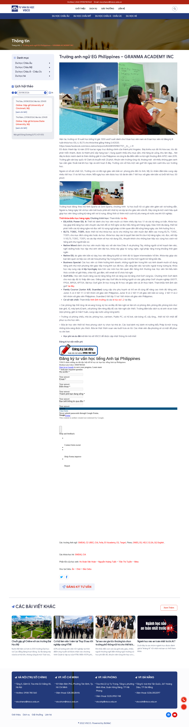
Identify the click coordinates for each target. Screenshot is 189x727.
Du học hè (131, 16)
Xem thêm (169, 607)
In (52, 92)
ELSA (150, 542)
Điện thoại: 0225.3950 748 (108, 696)
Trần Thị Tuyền (125, 562)
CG (117, 542)
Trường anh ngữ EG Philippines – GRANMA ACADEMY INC (48, 45)
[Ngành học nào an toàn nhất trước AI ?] (157, 634)
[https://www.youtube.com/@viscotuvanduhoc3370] (174, 714)
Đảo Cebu (87, 569)
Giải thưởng (107, 8)
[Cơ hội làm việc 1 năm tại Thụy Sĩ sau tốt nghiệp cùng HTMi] (73, 636)
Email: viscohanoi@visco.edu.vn (108, 2)
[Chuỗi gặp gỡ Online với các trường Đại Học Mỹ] (32, 636)
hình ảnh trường (98, 300)
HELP (145, 542)
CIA (96, 542)
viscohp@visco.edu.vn (106, 701)
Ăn (73, 569)
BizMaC (107, 723)
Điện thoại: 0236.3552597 (148, 693)
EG (140, 542)
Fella (101, 542)
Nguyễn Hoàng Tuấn (107, 562)
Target (123, 542)
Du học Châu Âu (60, 16)
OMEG (135, 542)
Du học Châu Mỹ (82, 16)
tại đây (124, 218)
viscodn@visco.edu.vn (146, 701)
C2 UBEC (90, 542)
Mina (136, 562)
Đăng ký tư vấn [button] (78, 587)
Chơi (78, 569)
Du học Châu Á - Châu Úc (108, 16)
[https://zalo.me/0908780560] (183, 706)
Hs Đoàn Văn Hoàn (87, 562)
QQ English (159, 542)
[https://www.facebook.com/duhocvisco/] (168, 714)
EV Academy (109, 542)
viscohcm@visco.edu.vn (67, 701)
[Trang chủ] (23, 9)
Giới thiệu (80, 8)
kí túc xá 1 (117, 300)
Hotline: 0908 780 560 (26, 693)
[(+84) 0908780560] (183, 699)
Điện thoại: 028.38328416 (68, 693)
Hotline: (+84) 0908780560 (79, 2)
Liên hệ (121, 8)
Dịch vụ (93, 8)
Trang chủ (16, 45)
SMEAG (81, 542)
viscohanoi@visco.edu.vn (27, 701)
